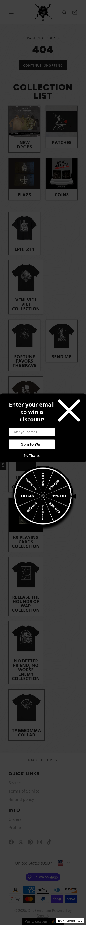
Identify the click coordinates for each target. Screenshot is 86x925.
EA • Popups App (70, 920)
